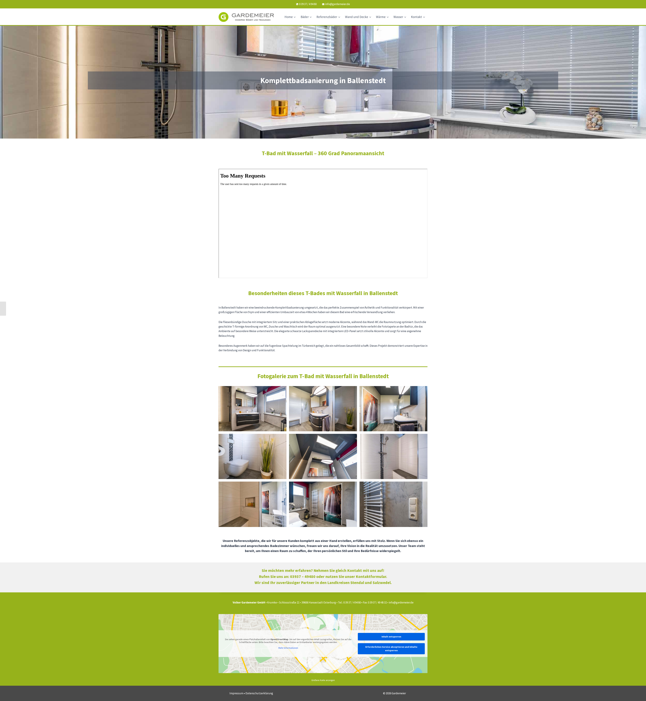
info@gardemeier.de (401, 602)
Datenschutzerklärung (259, 693)
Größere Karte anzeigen (323, 680)
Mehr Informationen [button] (288, 648)
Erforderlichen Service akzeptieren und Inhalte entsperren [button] (391, 648)
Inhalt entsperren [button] (391, 636)
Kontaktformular (371, 576)
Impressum (236, 693)
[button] (252, 408)
